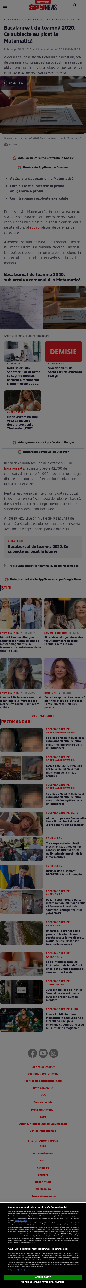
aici (50, 1234)
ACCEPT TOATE (43, 1277)
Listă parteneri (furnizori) (16, 1270)
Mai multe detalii (21, 1221)
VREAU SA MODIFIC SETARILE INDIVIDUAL (42, 1282)
